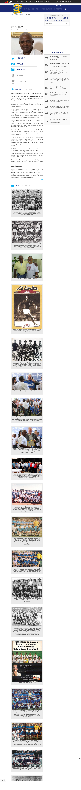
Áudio (20, 75)
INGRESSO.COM (20, 1)
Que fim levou (19, 14)
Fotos (20, 64)
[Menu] (65, 9)
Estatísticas (23, 81)
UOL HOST (28, 1)
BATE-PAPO (68, 1)
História (21, 58)
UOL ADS (18, 5)
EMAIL (59, 5)
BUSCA (59, 1)
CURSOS (40, 1)
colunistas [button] (58, 9)
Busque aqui (49, 23)
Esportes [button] (35, 9)
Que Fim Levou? (46, 9)
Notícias (27, 9)
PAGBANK (34, 1)
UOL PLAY (46, 1)
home (12, 14)
